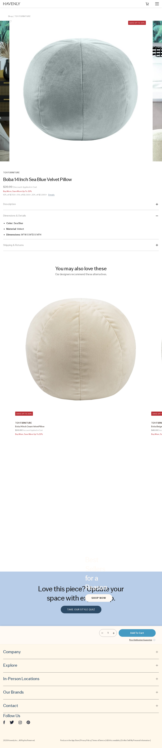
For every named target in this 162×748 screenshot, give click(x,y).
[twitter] (12, 722)
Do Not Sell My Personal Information (135, 740)
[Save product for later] (10, 23)
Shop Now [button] (98, 598)
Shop (10, 16)
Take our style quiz (81, 609)
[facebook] (4, 722)
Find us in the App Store (69, 740)
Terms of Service (98, 740)
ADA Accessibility (113, 740)
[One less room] (102, 633)
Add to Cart (137, 633)
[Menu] (156, 4)
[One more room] (114, 633)
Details (51, 195)
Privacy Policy (85, 740)
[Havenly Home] (11, 3)
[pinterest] (28, 722)
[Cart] (147, 4)
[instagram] (20, 722)
